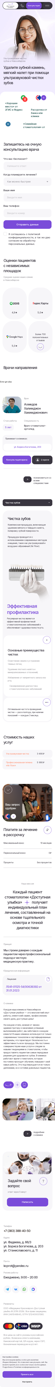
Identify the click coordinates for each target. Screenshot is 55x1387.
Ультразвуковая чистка (17, 753)
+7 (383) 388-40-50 (16, 1231)
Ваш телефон (11, 206)
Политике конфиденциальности (26, 1367)
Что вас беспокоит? (15, 158)
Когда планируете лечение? (20, 174)
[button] (34, 5)
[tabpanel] (27, 614)
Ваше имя (9, 190)
